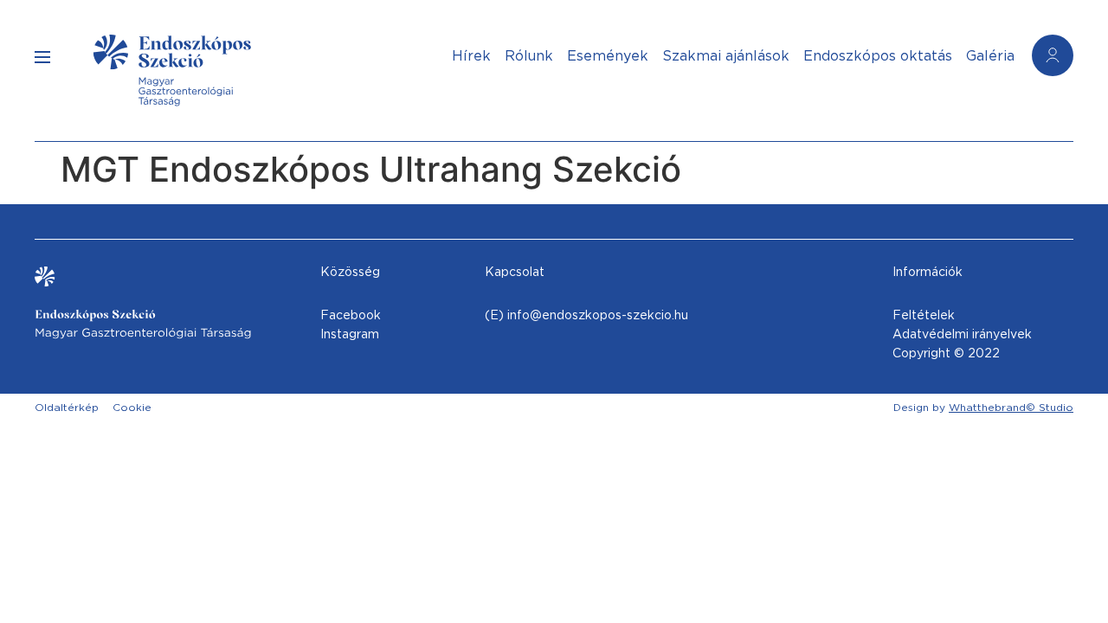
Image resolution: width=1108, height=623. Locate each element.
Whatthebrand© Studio (1011, 407)
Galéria (990, 56)
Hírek (471, 56)
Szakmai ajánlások (725, 56)
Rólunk (529, 56)
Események (607, 56)
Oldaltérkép (67, 407)
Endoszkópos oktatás (877, 56)
